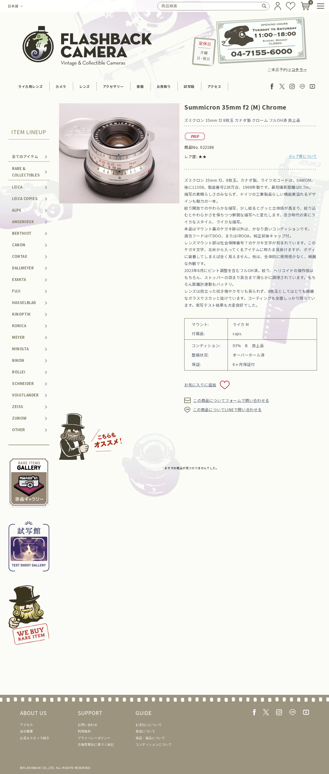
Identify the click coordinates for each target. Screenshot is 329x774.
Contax (19, 256)
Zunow (19, 418)
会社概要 (26, 731)
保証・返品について (150, 738)
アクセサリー (113, 86)
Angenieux (23, 221)
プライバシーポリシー (94, 738)
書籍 (140, 86)
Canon (19, 244)
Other (18, 429)
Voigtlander (25, 394)
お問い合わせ (88, 725)
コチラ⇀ (299, 70)
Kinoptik (21, 314)
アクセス (214, 86)
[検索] (264, 6)
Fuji (16, 290)
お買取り (164, 86)
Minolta (20, 348)
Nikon (18, 360)
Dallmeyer (23, 267)
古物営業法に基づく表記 (96, 744)
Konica (19, 325)
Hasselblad (24, 302)
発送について (145, 731)
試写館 (189, 86)
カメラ (61, 86)
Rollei (19, 371)
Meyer (18, 337)
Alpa (16, 210)
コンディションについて (154, 744)
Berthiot (22, 233)
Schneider (23, 383)
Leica (17, 186)
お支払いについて (149, 725)
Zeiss (17, 406)
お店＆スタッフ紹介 (34, 738)
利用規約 (84, 731)
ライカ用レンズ (30, 86)
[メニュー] (320, 6)
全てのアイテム (25, 156)
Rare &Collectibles (26, 171)
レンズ (84, 86)
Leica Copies (25, 198)
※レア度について (303, 156)
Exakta (19, 279)
